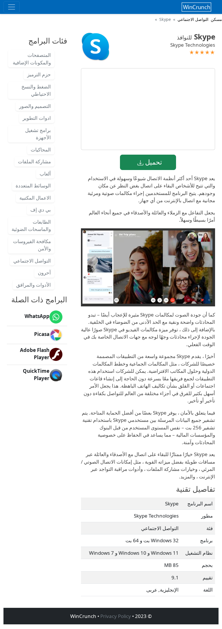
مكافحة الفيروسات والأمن (32, 245)
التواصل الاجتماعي (192, 19)
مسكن (216, 19)
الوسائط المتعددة (33, 185)
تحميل (152, 162)
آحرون (44, 272)
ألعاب (45, 173)
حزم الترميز (39, 74)
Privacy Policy (115, 616)
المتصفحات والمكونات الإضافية (32, 59)
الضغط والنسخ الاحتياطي (36, 90)
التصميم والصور (35, 106)
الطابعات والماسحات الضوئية (31, 225)
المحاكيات (41, 149)
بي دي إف (40, 209)
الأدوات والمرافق (33, 284)
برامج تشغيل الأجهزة (38, 134)
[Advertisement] (148, 109)
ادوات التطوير (37, 118)
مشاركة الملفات (34, 161)
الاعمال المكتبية (35, 197)
